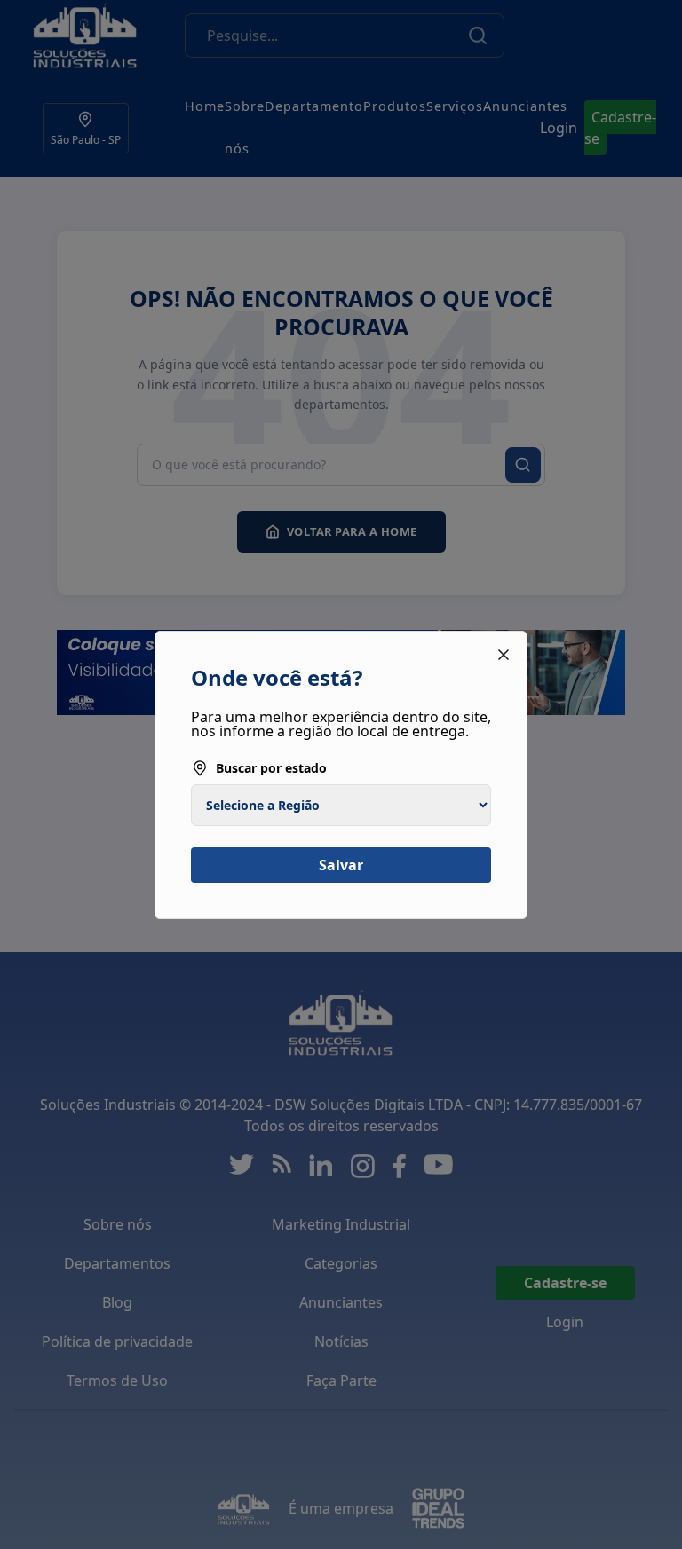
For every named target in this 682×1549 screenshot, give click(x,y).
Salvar (341, 865)
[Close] (503, 655)
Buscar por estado (271, 767)
